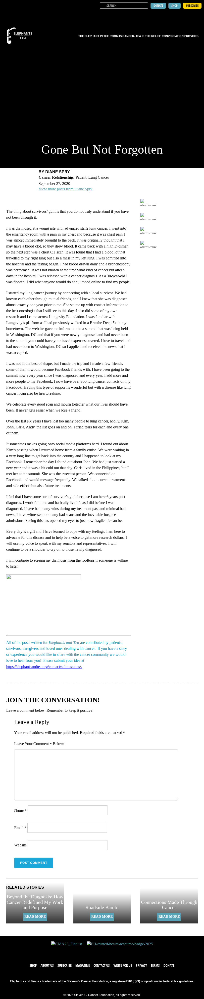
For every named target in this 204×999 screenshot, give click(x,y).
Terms (155, 965)
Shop (33, 965)
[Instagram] (106, 951)
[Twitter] (97, 951)
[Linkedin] (116, 951)
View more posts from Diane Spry (65, 189)
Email (20, 828)
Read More (35, 916)
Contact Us (102, 965)
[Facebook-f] (87, 951)
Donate (168, 965)
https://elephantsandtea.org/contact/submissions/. (44, 667)
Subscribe (64, 965)
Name (20, 810)
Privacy (141, 965)
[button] (197, 15)
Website (20, 845)
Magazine (82, 965)
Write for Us (122, 965)
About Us (47, 965)
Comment (42, 744)
